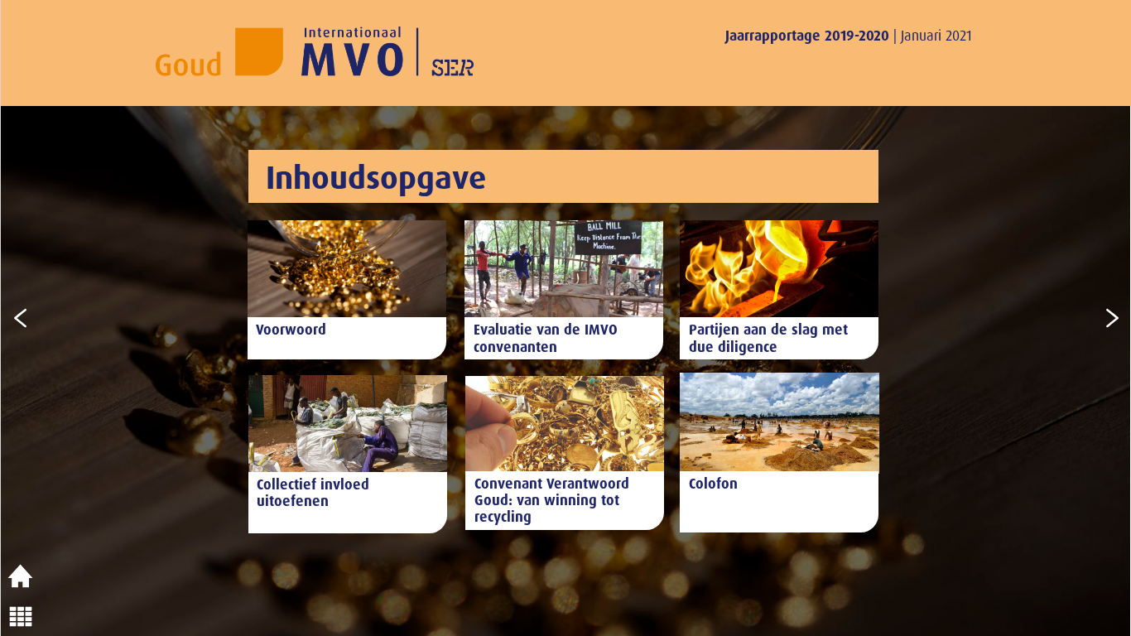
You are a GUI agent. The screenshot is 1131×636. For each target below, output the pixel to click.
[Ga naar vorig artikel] (21, 317)
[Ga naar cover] (21, 576)
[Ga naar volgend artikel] (1111, 317)
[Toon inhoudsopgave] (21, 616)
